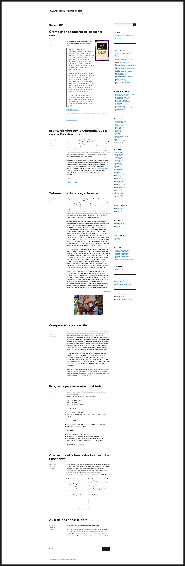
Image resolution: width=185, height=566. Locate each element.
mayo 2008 (117, 175)
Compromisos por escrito (68, 325)
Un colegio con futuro (120, 298)
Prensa (117, 139)
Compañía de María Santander (122, 283)
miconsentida (118, 76)
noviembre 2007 (119, 184)
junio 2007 (117, 192)
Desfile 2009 (123, 74)
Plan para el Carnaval (127, 82)
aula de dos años (102, 168)
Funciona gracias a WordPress (72, 559)
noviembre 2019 (119, 154)
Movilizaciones (118, 134)
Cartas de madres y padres (121, 280)
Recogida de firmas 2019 (121, 106)
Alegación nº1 (118, 208)
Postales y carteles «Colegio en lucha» (124, 259)
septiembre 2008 (119, 174)
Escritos (58, 141)
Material (117, 133)
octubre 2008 (118, 172)
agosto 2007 (118, 189)
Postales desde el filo (120, 296)
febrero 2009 (118, 167)
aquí (67, 146)
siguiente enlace (93, 509)
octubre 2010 (118, 163)
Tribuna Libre (52, 200)
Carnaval (117, 124)
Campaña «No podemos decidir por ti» (124, 295)
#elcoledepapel (118, 104)
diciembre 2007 (118, 183)
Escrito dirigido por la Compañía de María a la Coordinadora (79, 132)
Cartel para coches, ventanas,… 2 (122, 253)
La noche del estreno (124, 80)
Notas (116, 137)
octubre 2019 (118, 155)
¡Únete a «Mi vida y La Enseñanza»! (123, 107)
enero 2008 (118, 181)
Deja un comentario (54, 45)
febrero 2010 (118, 164)
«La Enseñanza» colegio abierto (65, 11)
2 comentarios (52, 396)
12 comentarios (52, 529)
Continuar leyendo (71, 120)
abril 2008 (117, 177)
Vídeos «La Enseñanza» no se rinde (123, 299)
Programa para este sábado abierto (75, 386)
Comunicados (52, 141)
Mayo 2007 (117, 239)
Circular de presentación (121, 225)
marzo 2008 (118, 178)
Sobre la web (118, 38)
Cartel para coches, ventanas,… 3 (122, 254)
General (51, 143)
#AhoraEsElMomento (120, 109)
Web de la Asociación (120, 228)
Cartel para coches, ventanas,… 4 (122, 256)
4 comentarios (52, 336)
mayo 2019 (117, 160)
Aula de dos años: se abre (68, 520)
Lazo (116, 257)
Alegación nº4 (118, 213)
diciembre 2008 (118, 170)
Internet (117, 131)
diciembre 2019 (118, 152)
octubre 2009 (118, 166)
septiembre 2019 (119, 157)
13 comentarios (52, 145)
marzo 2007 (118, 196)
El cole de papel (118, 127)
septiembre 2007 (119, 187)
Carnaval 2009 (122, 64)
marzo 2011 (118, 161)
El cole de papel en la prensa (121, 100)
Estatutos (117, 226)
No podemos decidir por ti (121, 136)
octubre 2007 (118, 186)
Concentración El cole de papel (122, 98)
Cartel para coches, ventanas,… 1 (122, 251)
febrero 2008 (118, 180)
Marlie (116, 74)
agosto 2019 (118, 158)
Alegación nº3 (118, 211)
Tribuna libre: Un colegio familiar (73, 193)
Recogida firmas (119, 269)
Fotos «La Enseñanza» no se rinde (123, 284)
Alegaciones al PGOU (54, 332)
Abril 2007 (117, 238)
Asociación (117, 122)
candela (117, 65)
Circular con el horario (72, 109)
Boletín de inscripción (120, 223)
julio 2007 (117, 190)
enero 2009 (118, 169)
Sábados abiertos (53, 43)
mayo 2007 (117, 193)
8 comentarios (52, 202)
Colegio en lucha (119, 281)
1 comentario (52, 468)
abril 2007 (117, 195)
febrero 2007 (118, 198)
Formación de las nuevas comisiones (123, 110)
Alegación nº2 (118, 210)
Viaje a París (127, 62)
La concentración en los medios (122, 97)
